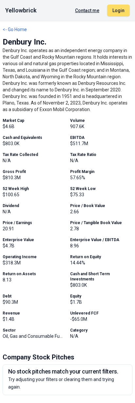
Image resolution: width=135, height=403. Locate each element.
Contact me (87, 10)
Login (118, 10)
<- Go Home (15, 29)
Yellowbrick (21, 10)
